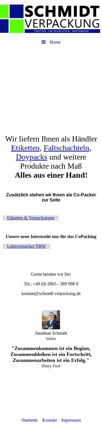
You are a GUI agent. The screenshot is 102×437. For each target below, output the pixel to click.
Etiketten (25, 147)
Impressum (71, 420)
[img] (51, 18)
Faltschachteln (66, 147)
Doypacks (31, 156)
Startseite (30, 420)
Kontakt (49, 420)
